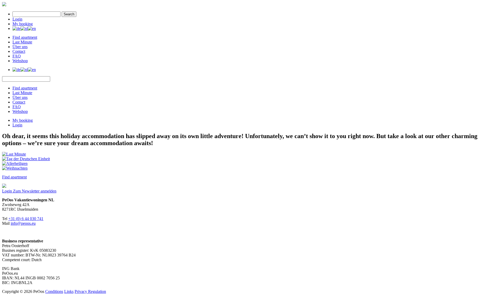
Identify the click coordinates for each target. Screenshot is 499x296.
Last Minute (22, 42)
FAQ (16, 56)
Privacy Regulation (90, 291)
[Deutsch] (16, 28)
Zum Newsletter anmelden (34, 191)
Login (17, 19)
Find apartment (24, 37)
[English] (32, 28)
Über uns (20, 46)
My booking (22, 24)
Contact (18, 51)
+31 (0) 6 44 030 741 (25, 218)
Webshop (20, 61)
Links (69, 291)
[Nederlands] (24, 28)
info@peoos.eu (23, 223)
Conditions (54, 291)
